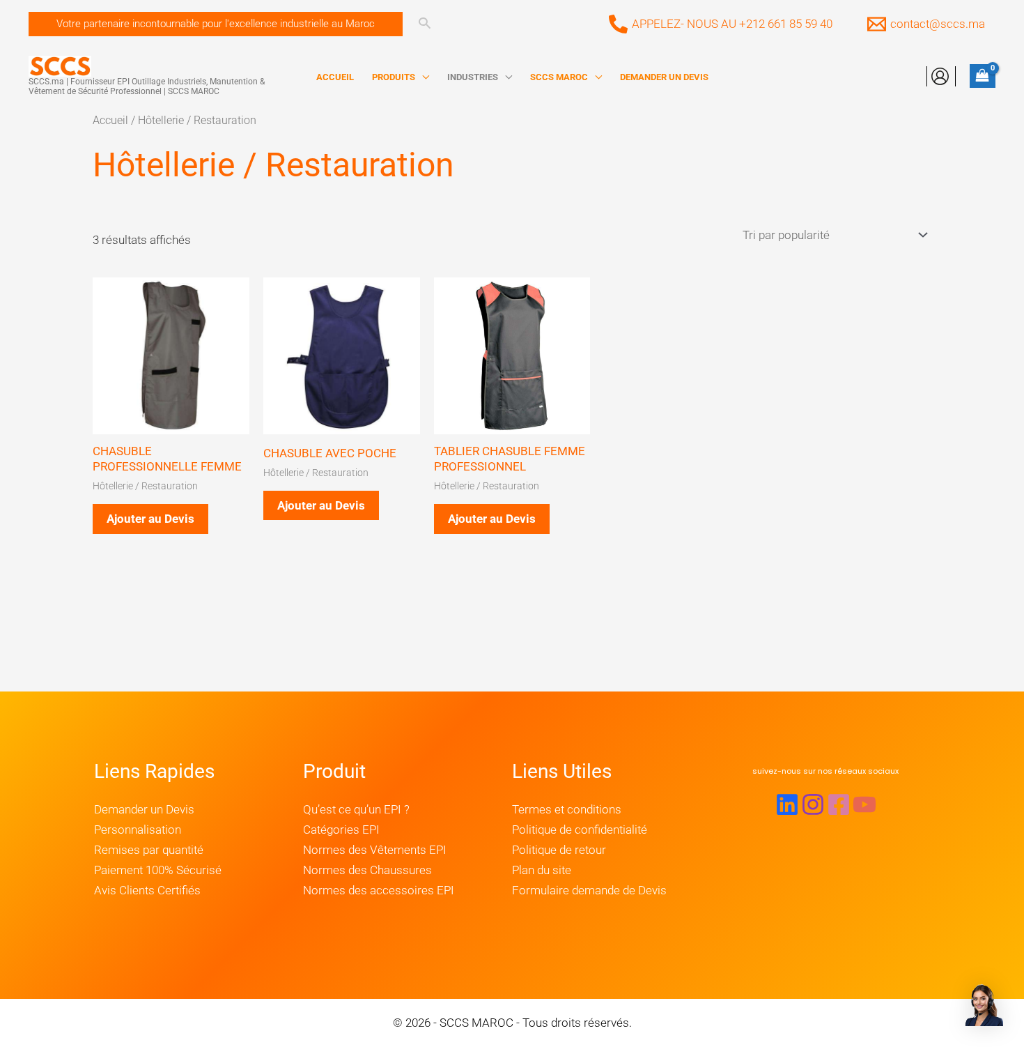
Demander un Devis (144, 809)
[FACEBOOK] (839, 804)
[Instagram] (813, 804)
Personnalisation (137, 829)
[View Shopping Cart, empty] (982, 76)
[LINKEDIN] (787, 804)
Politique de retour (559, 850)
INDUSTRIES (472, 77)
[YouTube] (864, 804)
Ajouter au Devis (150, 519)
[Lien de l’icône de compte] (940, 76)
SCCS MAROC (559, 77)
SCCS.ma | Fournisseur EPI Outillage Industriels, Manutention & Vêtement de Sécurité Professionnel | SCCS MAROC (147, 86)
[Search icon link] (425, 24)
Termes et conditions (566, 809)
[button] (216, 24)
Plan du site (541, 870)
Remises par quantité (148, 850)
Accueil (110, 120)
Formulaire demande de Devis (589, 890)
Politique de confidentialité (579, 829)
